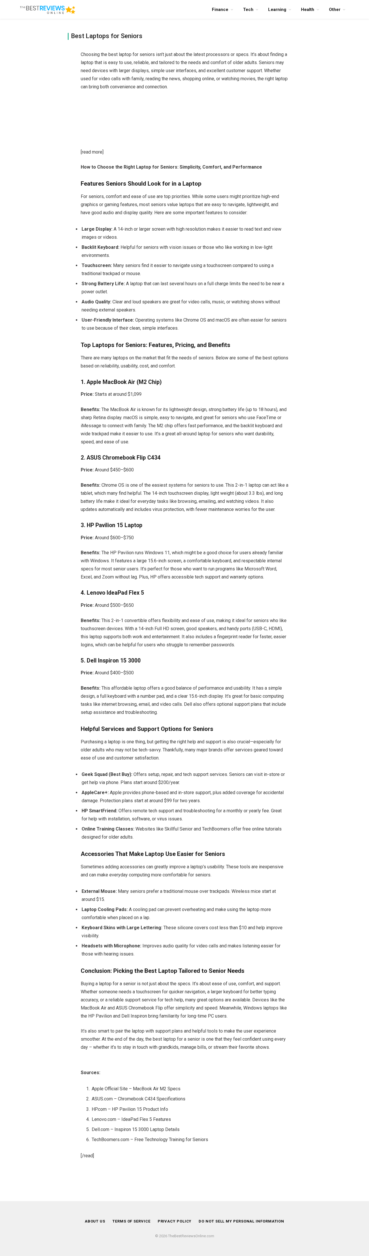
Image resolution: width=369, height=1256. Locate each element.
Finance (220, 9)
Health (307, 9)
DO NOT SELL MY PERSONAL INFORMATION (241, 1221)
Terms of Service (131, 1221)
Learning (277, 9)
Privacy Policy (175, 1221)
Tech (248, 9)
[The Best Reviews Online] (47, 9)
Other (334, 9)
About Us (95, 1221)
